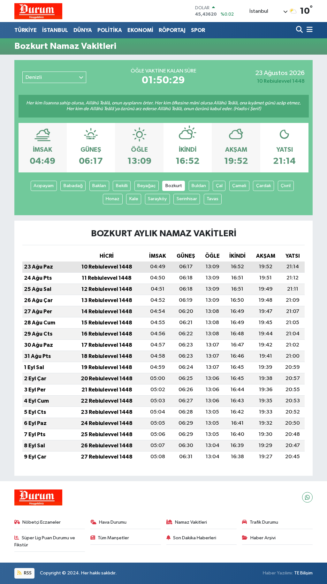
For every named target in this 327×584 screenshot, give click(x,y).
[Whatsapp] (307, 497)
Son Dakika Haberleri (194, 537)
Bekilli (122, 185)
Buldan (199, 185)
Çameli (239, 185)
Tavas (212, 198)
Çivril (286, 185)
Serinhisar (187, 198)
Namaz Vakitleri (191, 522)
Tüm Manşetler (113, 537)
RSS (27, 573)
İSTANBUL (55, 30)
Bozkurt (173, 185)
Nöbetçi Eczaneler (41, 522)
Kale (133, 198)
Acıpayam (44, 185)
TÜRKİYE (25, 30)
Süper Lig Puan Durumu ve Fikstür (44, 541)
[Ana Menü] (308, 30)
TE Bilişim (303, 573)
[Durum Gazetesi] (38, 11)
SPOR (198, 30)
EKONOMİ (140, 30)
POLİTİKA (109, 30)
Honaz (112, 198)
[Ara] (300, 30)
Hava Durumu (112, 522)
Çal (219, 185)
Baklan (99, 185)
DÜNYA (82, 30)
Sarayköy (157, 198)
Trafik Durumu (264, 522)
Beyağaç (146, 185)
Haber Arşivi (263, 537)
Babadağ (73, 185)
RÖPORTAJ (172, 30)
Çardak (263, 185)
